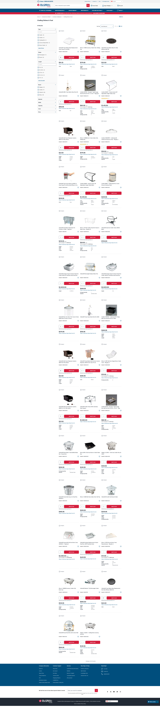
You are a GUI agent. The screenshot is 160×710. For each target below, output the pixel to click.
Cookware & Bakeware (56, 17)
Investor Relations (42, 675)
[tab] (116, 26)
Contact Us (94, 1)
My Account (55, 671)
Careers (40, 671)
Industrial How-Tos (84, 675)
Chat (99, 1)
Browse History (87, 1)
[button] (116, 1)
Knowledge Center (105, 1)
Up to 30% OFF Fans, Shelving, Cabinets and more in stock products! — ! (81, 13)
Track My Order (56, 675)
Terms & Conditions (77, 703)
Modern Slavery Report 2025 (44, 682)
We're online (153, 701)
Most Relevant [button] (104, 26)
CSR (39, 678)
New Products (83, 671)
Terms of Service (94, 693)
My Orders (55, 673)
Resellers (68, 671)
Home (38, 17)
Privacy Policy (87, 693)
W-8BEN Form (55, 680)
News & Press (41, 673)
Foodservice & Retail (46, 17)
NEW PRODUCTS (84, 10)
